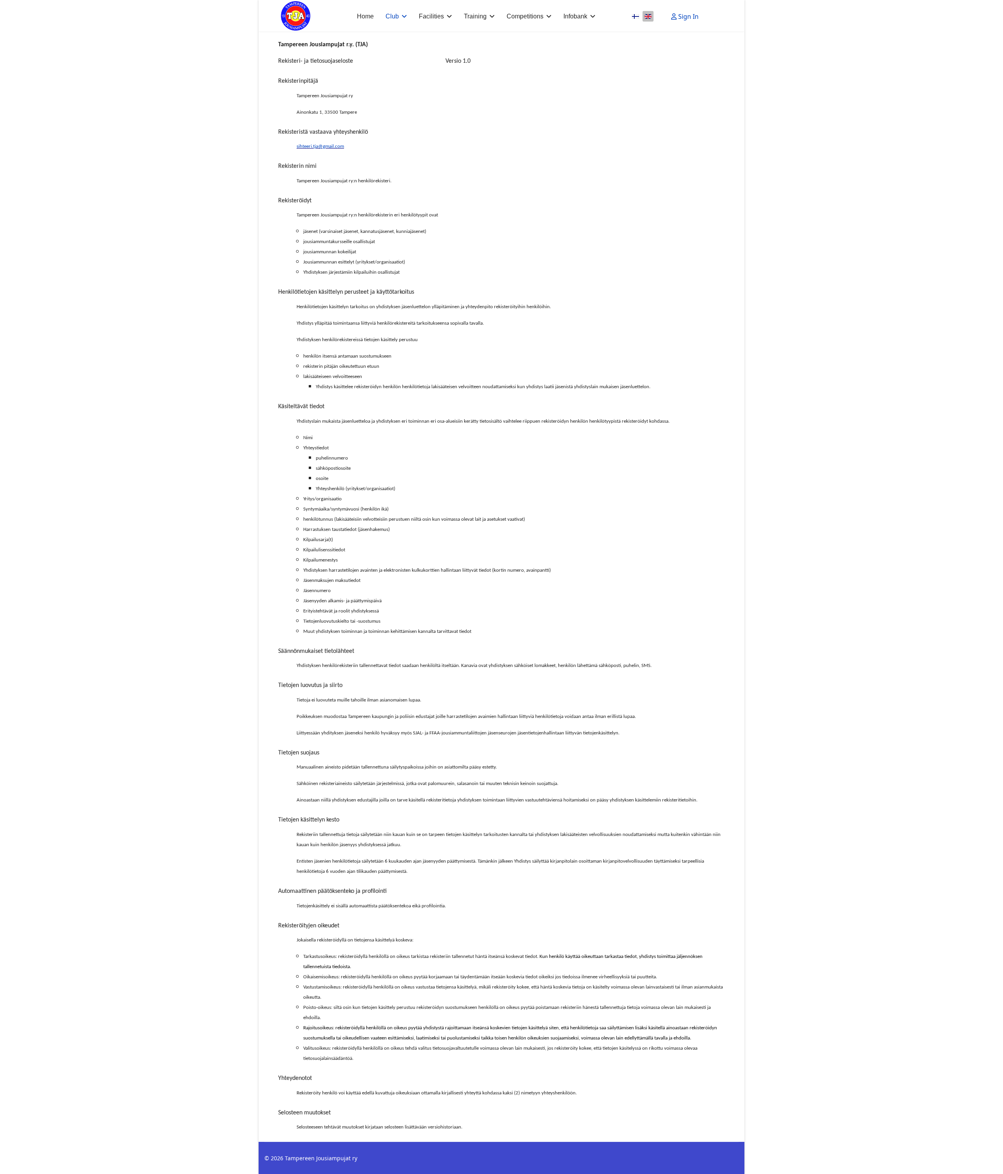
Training (475, 16)
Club (392, 16)
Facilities (431, 16)
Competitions (525, 16)
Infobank (575, 16)
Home (365, 16)
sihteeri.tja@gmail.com (320, 146)
